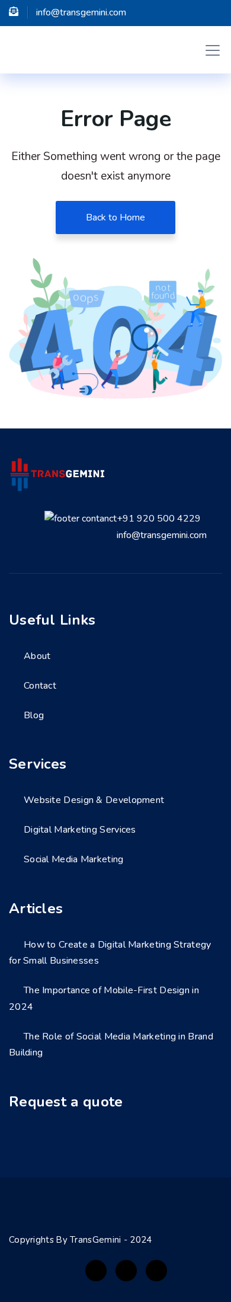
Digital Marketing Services (80, 829)
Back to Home (115, 217)
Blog (34, 715)
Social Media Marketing (74, 859)
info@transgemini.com (162, 535)
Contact (40, 685)
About (37, 656)
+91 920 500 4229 (159, 518)
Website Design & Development (94, 800)
